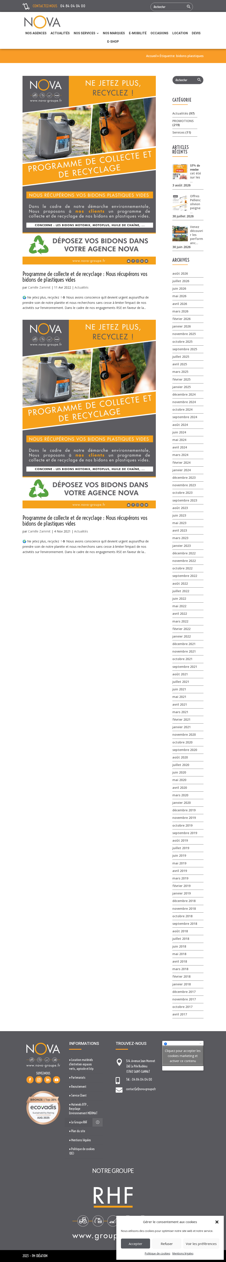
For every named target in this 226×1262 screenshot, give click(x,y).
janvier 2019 (181, 893)
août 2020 (180, 757)
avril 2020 (179, 787)
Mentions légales (182, 1253)
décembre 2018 (184, 901)
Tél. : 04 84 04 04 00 (139, 1080)
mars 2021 (180, 712)
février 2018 (181, 976)
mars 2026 (180, 311)
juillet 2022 (180, 591)
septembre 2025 (184, 349)
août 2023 (180, 508)
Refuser (167, 1243)
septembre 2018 (184, 923)
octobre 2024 (182, 409)
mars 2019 (180, 878)
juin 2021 (179, 689)
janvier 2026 (181, 326)
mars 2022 (180, 621)
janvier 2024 (181, 470)
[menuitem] (36, 33)
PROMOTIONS (183, 121)
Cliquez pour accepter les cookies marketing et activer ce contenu (183, 1055)
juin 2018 (179, 946)
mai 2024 (179, 440)
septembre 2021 (184, 667)
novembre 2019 (184, 818)
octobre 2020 (182, 742)
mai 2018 (179, 954)
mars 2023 (180, 538)
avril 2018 (179, 961)
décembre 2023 (184, 477)
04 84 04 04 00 (72, 6)
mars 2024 (180, 455)
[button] (217, 1222)
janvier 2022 (181, 636)
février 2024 (181, 462)
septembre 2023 (184, 500)
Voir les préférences (201, 1243)
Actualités (82, 287)
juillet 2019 (180, 848)
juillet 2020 (180, 765)
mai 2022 (179, 606)
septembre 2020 (184, 750)
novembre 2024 (184, 402)
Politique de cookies (157, 1253)
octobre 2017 (182, 1007)
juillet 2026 (180, 281)
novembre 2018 (184, 908)
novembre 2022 (184, 561)
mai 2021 (179, 697)
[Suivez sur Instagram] (38, 1079)
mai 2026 (179, 296)
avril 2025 (179, 364)
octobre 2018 (182, 916)
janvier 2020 (181, 802)
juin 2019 (179, 855)
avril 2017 (179, 1014)
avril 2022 (179, 613)
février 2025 (181, 379)
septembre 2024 (184, 417)
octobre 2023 (182, 492)
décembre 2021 (184, 644)
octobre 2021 (182, 659)
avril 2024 (179, 447)
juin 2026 (179, 288)
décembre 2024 (184, 394)
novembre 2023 (184, 485)
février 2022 (181, 629)
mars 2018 (180, 969)
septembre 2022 (184, 576)
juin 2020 (179, 772)
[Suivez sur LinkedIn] (47, 1079)
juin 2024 (179, 432)
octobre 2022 (182, 568)
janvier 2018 (181, 984)
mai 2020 (179, 780)
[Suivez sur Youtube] (56, 1079)
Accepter (135, 1243)
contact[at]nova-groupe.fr (141, 1089)
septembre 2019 (184, 833)
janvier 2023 (181, 546)
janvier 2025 (181, 387)
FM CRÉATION (39, 1256)
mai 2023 (179, 523)
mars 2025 (180, 372)
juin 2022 (179, 598)
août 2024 (180, 425)
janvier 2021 (181, 727)
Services (178, 132)
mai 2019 (179, 863)
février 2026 (181, 319)
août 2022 (180, 583)
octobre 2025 (182, 341)
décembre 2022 (184, 553)
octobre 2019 (182, 825)
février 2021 (181, 719)
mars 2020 (180, 795)
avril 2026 (179, 304)
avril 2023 (179, 530)
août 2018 (180, 931)
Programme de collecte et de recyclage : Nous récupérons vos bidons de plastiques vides (85, 276)
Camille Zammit (39, 287)
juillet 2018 (180, 938)
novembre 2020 (184, 734)
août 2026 (180, 273)
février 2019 (181, 886)
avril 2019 (179, 871)
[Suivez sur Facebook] (30, 1079)
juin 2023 (179, 515)
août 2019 (180, 840)
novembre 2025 (184, 334)
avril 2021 (179, 704)
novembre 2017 (184, 999)
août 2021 (180, 674)
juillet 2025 (180, 356)
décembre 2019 (184, 810)
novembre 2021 (184, 651)
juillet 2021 (180, 682)
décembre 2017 (184, 992)
